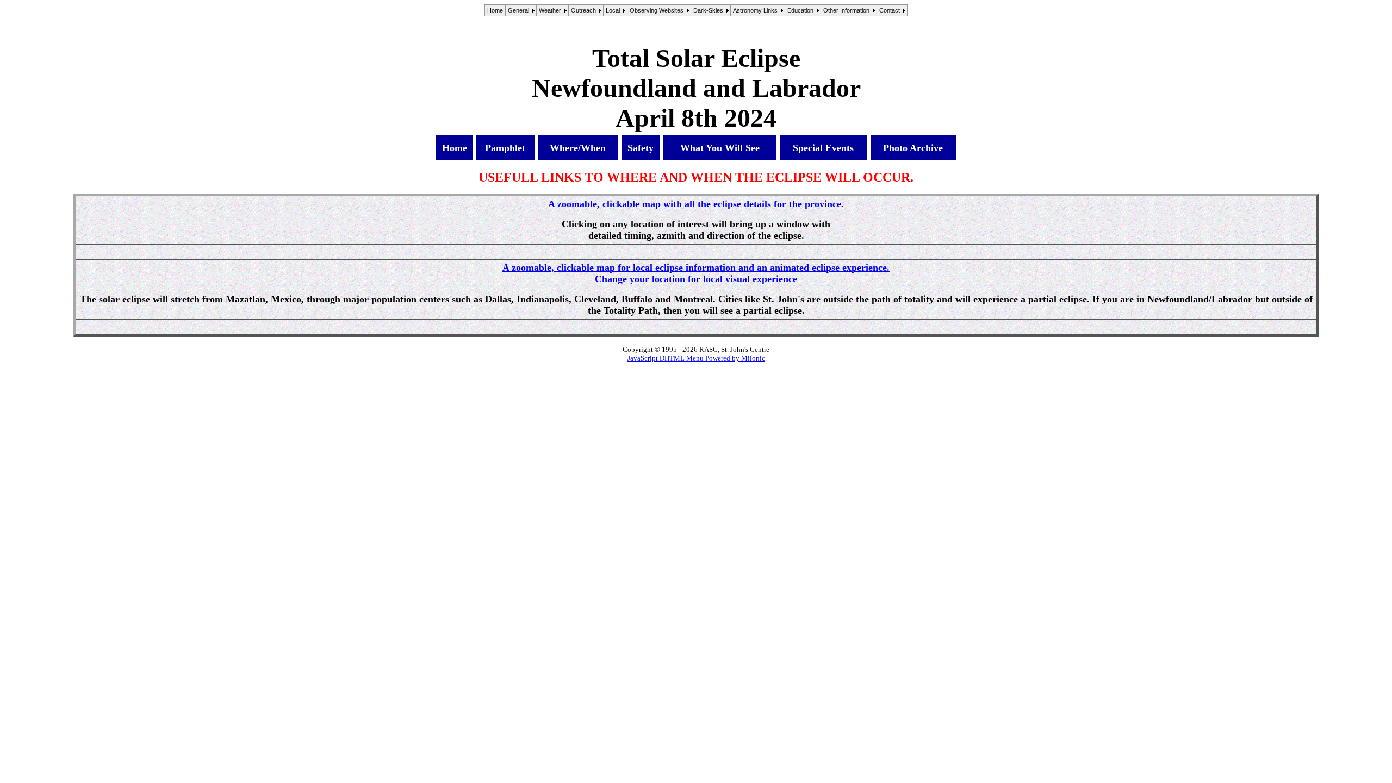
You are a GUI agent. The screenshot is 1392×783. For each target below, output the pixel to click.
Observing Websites (656, 10)
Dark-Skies (708, 10)
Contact (889, 10)
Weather (550, 10)
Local (613, 10)
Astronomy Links (755, 10)
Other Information (846, 10)
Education (800, 10)
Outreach (583, 10)
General (518, 10)
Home (495, 10)
